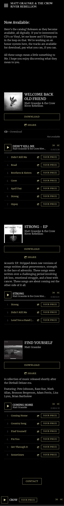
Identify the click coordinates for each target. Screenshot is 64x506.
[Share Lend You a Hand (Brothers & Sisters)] (37, 320)
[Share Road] (37, 165)
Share (32, 125)
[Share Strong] (37, 196)
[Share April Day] (37, 189)
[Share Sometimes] (37, 455)
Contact (32, 481)
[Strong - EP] (13, 234)
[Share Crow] (37, 181)
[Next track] (61, 499)
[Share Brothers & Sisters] (37, 173)
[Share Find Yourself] (37, 431)
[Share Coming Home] (37, 416)
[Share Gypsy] (37, 204)
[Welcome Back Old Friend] (13, 101)
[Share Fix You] (37, 439)
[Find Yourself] (13, 350)
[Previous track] (56, 499)
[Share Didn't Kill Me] (37, 157)
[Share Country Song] (37, 423)
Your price (28, 500)
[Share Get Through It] (37, 447)
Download (32, 116)
